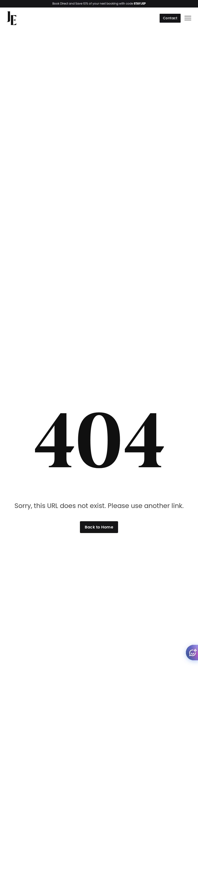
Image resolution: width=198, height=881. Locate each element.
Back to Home (99, 527)
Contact (170, 18)
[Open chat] (191, 652)
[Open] (187, 18)
